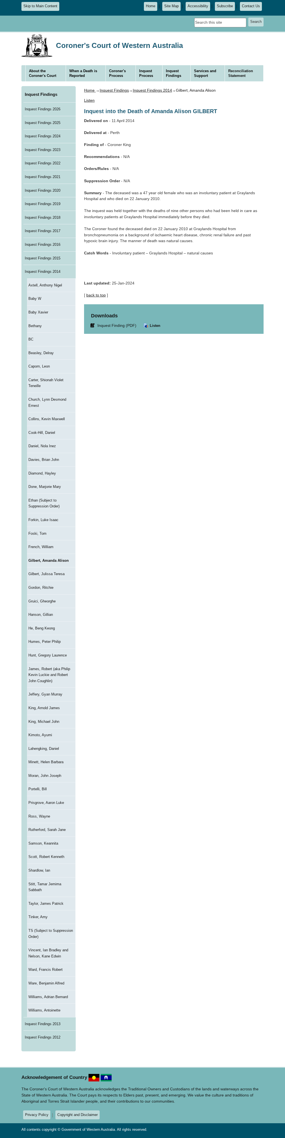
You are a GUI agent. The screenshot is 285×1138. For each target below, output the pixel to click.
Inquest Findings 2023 (42, 150)
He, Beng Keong (41, 628)
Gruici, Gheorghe (42, 601)
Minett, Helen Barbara (45, 762)
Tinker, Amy (38, 917)
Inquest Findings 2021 (42, 177)
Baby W (34, 298)
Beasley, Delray (41, 353)
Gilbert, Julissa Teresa (46, 574)
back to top (96, 295)
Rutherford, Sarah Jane (47, 830)
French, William (40, 547)
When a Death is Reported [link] (83, 73)
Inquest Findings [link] (173, 73)
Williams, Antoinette (44, 1010)
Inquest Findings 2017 (42, 231)
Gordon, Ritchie (40, 587)
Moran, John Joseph (44, 776)
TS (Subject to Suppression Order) (50, 933)
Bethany (35, 326)
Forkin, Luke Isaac (43, 520)
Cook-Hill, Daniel (41, 433)
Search (256, 22)
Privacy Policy (36, 1115)
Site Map (171, 6)
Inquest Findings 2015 (42, 258)
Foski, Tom (37, 533)
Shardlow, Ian (39, 870)
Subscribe (225, 6)
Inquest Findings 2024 (42, 136)
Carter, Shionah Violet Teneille (45, 383)
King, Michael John (43, 721)
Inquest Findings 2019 (42, 204)
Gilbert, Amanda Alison (48, 560)
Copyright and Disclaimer (77, 1115)
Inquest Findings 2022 (42, 163)
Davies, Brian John (43, 460)
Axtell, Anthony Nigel (45, 285)
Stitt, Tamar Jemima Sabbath (44, 887)
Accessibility (198, 6)
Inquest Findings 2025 (42, 123)
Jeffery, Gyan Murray (45, 694)
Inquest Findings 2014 (42, 271)
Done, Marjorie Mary (44, 487)
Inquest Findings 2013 (42, 1024)
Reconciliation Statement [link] (240, 73)
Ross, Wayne (39, 816)
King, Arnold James (44, 708)
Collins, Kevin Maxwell (46, 419)
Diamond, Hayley (42, 473)
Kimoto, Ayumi (40, 735)
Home (150, 6)
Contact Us (251, 6)
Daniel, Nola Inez (42, 446)
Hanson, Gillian (40, 614)
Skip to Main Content (40, 6)
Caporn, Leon (39, 366)
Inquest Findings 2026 (42, 109)
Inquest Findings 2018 (42, 217)
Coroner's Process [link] (117, 73)
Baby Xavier (38, 312)
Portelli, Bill (37, 789)
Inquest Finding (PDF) (114, 325)
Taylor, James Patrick (45, 903)
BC (30, 339)
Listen (154, 326)
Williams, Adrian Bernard (48, 997)
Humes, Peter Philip (44, 641)
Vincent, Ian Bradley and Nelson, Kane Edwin (48, 953)
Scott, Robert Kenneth (46, 857)
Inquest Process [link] (146, 73)
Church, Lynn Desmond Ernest (47, 402)
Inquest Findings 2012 (42, 1037)
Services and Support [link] (205, 73)
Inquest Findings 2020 (42, 190)
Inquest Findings (41, 94)
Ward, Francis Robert (45, 969)
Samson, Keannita (43, 843)
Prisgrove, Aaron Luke (46, 803)
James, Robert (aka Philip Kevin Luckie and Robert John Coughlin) (49, 675)
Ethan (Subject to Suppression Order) (44, 503)
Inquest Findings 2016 (42, 244)
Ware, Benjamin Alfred (46, 983)
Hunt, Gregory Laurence (47, 655)
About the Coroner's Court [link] (42, 73)
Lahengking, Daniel (43, 748)
